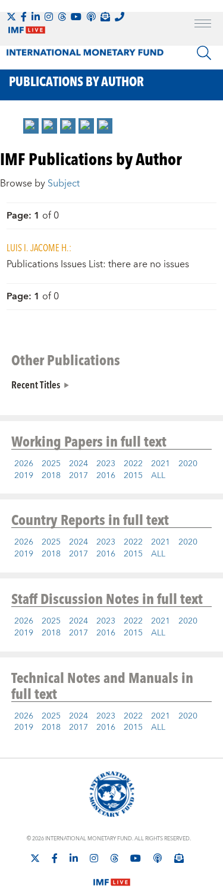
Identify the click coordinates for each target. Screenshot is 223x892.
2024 (78, 464)
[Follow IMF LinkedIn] (36, 16)
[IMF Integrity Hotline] (119, 16)
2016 (105, 476)
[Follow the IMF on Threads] (62, 16)
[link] (31, 126)
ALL (158, 476)
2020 (187, 464)
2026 (23, 464)
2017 (78, 476)
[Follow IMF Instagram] (49, 16)
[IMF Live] (112, 874)
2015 (133, 476)
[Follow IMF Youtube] (76, 16)
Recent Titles (35, 384)
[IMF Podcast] (91, 16)
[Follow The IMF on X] (11, 16)
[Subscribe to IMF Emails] (105, 16)
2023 (105, 464)
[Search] (204, 53)
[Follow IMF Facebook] (24, 16)
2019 (23, 476)
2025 (51, 464)
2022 (133, 464)
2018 (51, 476)
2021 (160, 464)
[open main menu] (202, 25)
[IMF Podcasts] (157, 858)
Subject (64, 183)
